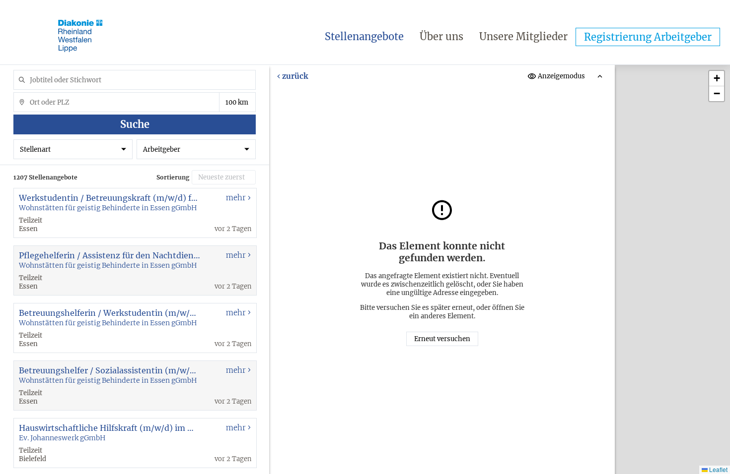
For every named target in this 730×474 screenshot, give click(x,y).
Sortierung (172, 177)
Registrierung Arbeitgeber (648, 37)
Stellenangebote (364, 36)
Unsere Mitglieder (523, 36)
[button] (716, 78)
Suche (134, 124)
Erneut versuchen (442, 339)
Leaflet (718, 469)
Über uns (441, 36)
